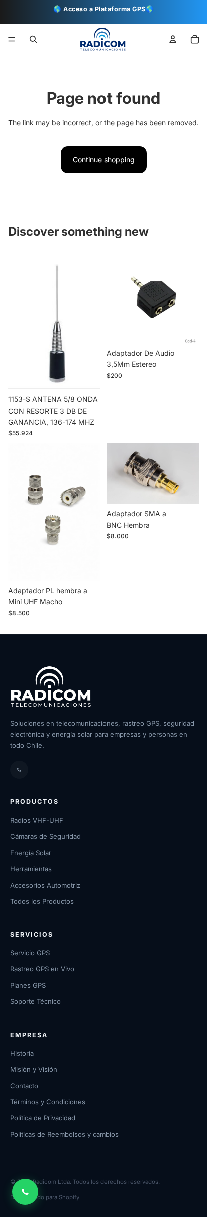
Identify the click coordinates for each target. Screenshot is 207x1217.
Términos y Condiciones (47, 1102)
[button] (195, 39)
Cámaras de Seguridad (45, 836)
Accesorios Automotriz (45, 885)
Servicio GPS (30, 953)
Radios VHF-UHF (36, 820)
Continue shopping (104, 159)
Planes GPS (28, 985)
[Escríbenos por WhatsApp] (25, 1192)
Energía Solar (30, 853)
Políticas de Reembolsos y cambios (64, 1134)
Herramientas (31, 869)
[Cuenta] (173, 39)
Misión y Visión (33, 1069)
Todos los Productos (42, 901)
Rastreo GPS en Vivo (42, 969)
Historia (22, 1053)
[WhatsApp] (19, 770)
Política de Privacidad (42, 1118)
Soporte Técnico (35, 1001)
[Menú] (11, 39)
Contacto (24, 1086)
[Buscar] (33, 39)
